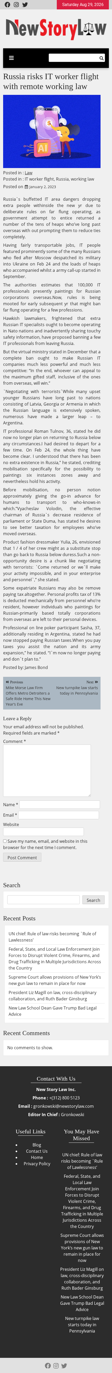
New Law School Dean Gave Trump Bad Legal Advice (82, 1303)
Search (11, 885)
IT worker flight (39, 179)
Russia (62, 179)
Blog (37, 1145)
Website (11, 824)
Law (28, 173)
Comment (14, 741)
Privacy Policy (37, 1164)
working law (82, 179)
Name (10, 804)
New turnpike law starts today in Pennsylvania (82, 1325)
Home (37, 1157)
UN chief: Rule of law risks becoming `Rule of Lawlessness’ (82, 1161)
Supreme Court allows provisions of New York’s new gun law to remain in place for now (82, 1247)
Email (10, 815)
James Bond (36, 667)
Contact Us (37, 1151)
